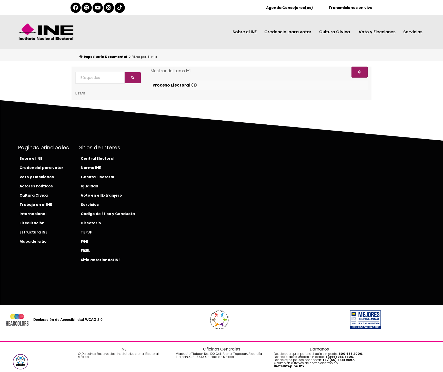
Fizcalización (32, 223)
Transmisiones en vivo (350, 7)
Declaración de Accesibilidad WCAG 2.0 (68, 319)
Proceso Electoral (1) (175, 85)
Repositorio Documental (105, 57)
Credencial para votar (287, 32)
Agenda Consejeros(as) (289, 7)
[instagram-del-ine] (109, 8)
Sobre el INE (245, 32)
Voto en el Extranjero (101, 195)
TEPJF (86, 232)
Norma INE (91, 167)
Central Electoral (97, 158)
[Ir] (133, 77)
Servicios (412, 32)
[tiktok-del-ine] (120, 8)
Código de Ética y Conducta (108, 213)
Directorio (91, 223)
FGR (84, 241)
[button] (20, 361)
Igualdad (89, 186)
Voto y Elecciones (377, 32)
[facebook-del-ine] (76, 8)
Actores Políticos (36, 186)
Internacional (32, 213)
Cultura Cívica (335, 32)
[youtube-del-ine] (98, 8)
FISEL (85, 250)
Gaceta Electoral (97, 176)
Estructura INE (33, 232)
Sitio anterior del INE (100, 259)
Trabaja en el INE (35, 204)
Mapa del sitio (33, 241)
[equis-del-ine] (87, 8)
